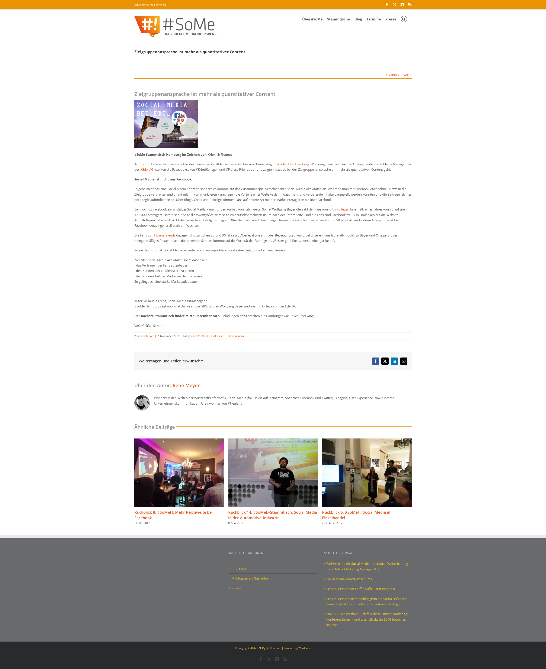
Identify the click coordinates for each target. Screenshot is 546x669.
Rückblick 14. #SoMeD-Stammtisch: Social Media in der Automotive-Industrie (178, 515)
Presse (236, 588)
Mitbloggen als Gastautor (250, 578)
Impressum (240, 568)
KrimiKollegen (339, 209)
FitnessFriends (164, 235)
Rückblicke (217, 336)
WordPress (304, 648)
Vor (405, 75)
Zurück (394, 75)
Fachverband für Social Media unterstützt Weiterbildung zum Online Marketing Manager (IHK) (367, 566)
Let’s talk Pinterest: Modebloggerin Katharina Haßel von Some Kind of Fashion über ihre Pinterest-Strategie (367, 601)
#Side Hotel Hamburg (293, 164)
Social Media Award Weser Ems (349, 579)
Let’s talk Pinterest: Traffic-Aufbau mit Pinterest (360, 589)
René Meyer (146, 336)
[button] (404, 19)
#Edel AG (147, 169)
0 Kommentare (236, 336)
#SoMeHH (203, 336)
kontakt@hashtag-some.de (150, 4)
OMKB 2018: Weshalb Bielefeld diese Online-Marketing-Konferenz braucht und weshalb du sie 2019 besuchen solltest (367, 619)
